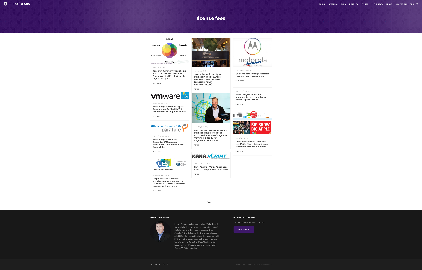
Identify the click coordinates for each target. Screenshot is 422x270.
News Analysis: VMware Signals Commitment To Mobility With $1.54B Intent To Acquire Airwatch (169, 109)
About (389, 4)
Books (322, 4)
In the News (377, 4)
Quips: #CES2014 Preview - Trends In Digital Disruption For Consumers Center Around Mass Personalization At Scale (169, 182)
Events (364, 4)
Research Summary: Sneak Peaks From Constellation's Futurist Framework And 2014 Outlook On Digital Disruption (169, 75)
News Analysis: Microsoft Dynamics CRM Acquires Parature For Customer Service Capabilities (168, 143)
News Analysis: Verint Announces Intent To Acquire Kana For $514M (211, 168)
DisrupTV (353, 4)
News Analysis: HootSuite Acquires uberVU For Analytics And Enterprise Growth (251, 97)
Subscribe (243, 229)
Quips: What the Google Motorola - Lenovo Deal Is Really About (252, 75)
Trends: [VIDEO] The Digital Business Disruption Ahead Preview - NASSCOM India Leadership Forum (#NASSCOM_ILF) (207, 79)
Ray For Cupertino (405, 4)
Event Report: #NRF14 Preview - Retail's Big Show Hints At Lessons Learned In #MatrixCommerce (252, 144)
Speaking (333, 4)
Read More (157, 83)
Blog (343, 4)
